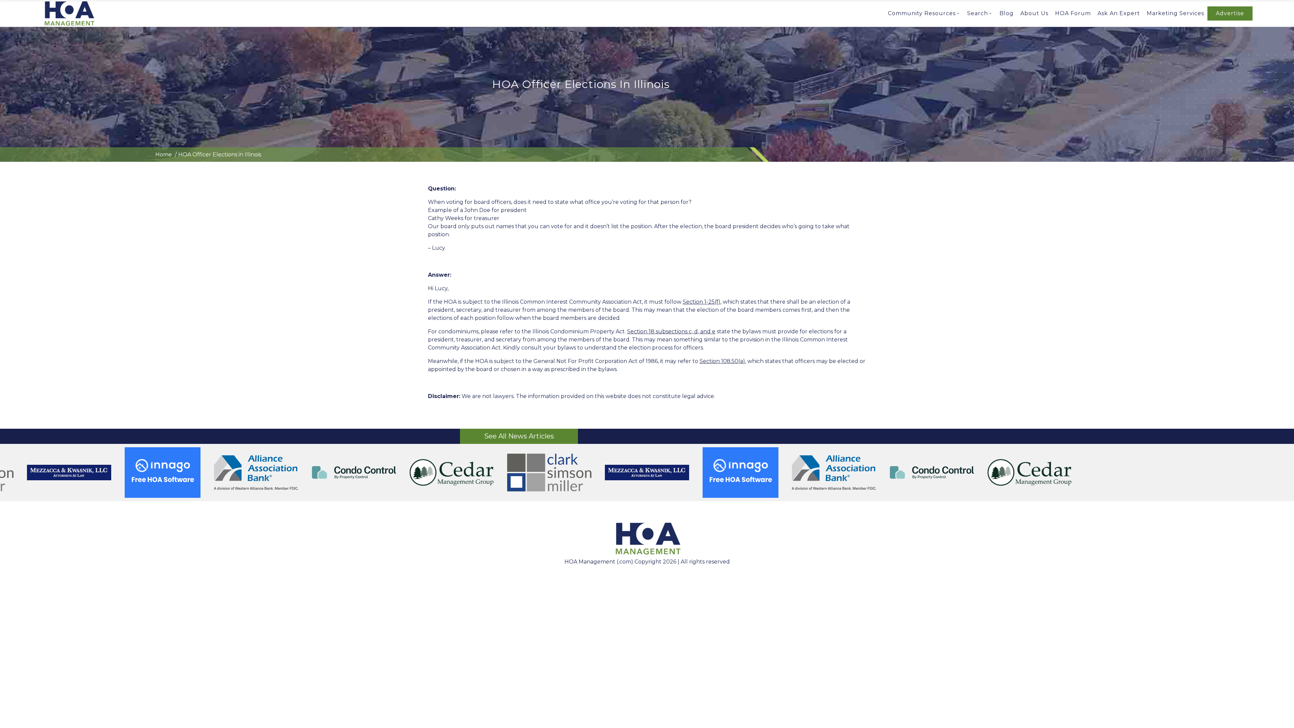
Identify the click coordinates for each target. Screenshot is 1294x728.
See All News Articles (519, 436)
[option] (647, 472)
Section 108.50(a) (722, 361)
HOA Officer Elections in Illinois (219, 154)
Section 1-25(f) (701, 302)
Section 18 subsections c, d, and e (671, 331)
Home (163, 154)
